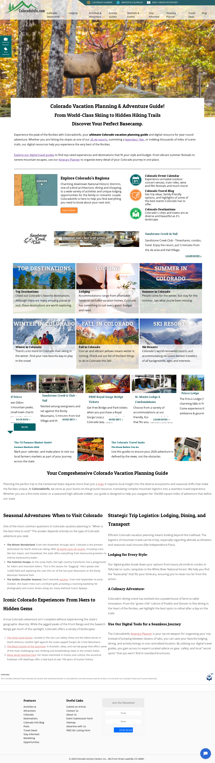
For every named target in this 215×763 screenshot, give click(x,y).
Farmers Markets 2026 (26, 447)
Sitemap (71, 722)
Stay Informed (154, 14)
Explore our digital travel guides (34, 155)
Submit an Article (76, 706)
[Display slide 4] (208, 86)
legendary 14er (134, 139)
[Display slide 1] (198, 86)
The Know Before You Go (125, 447)
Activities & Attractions (95, 14)
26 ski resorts (98, 139)
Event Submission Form (79, 718)
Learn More (68, 210)
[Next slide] (125, 86)
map (100, 484)
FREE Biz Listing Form (78, 730)
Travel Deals (191, 14)
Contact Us (72, 710)
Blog (204, 13)
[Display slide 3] (204, 86)
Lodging (73, 13)
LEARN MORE (98, 419)
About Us (71, 714)
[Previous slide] (90, 86)
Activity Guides (113, 14)
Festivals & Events (133, 14)
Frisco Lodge (128, 393)
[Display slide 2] (201, 86)
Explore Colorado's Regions (85, 178)
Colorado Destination (53, 14)
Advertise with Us (76, 726)
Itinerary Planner (171, 14)
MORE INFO (52, 419)
